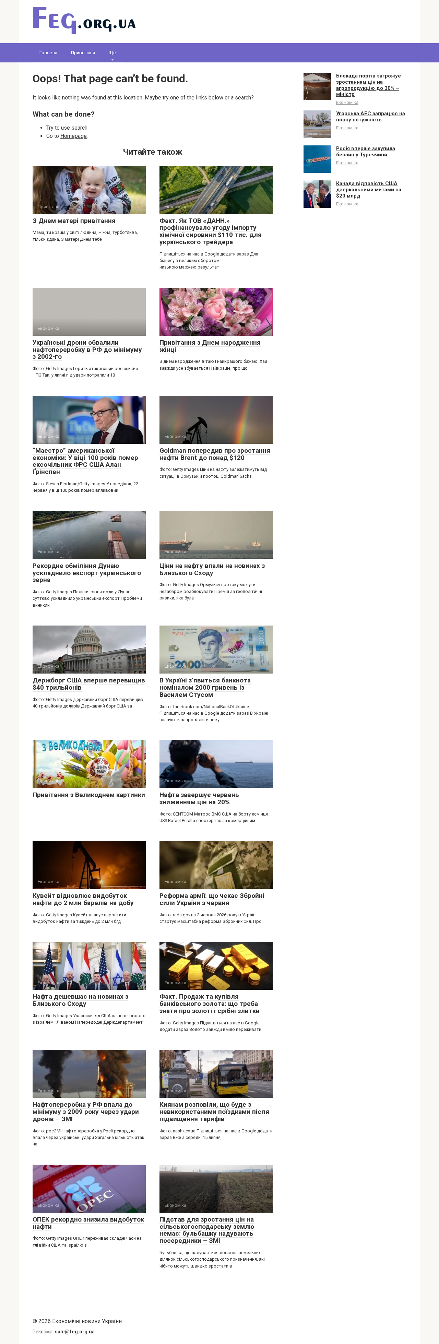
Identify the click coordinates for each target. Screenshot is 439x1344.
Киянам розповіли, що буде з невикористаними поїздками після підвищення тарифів (214, 1112)
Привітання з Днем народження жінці (210, 346)
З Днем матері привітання (74, 221)
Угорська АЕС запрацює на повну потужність (370, 116)
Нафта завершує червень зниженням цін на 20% (199, 798)
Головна (48, 52)
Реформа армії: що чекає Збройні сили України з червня (211, 899)
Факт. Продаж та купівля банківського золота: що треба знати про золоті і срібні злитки (209, 1003)
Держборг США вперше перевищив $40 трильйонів (89, 683)
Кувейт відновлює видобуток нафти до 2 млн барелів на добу (83, 899)
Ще (112, 52)
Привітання (83, 52)
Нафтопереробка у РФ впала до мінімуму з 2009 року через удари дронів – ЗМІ (86, 1112)
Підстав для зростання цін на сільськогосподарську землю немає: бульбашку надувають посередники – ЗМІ (206, 1230)
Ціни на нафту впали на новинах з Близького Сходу (212, 569)
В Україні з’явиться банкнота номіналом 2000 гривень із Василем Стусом (205, 687)
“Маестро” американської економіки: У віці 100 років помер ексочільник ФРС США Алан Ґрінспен (85, 461)
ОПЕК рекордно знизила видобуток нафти (88, 1222)
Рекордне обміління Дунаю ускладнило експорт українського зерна (87, 573)
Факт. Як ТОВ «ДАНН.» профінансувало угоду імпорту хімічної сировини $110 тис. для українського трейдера (210, 231)
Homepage (73, 136)
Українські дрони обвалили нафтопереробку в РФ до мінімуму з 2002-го (87, 349)
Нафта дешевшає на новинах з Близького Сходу (80, 1000)
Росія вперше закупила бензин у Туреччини (365, 151)
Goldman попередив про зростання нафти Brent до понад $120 (214, 454)
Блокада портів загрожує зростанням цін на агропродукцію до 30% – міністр (368, 85)
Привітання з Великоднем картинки (89, 795)
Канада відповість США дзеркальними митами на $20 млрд (368, 189)
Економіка (347, 102)
